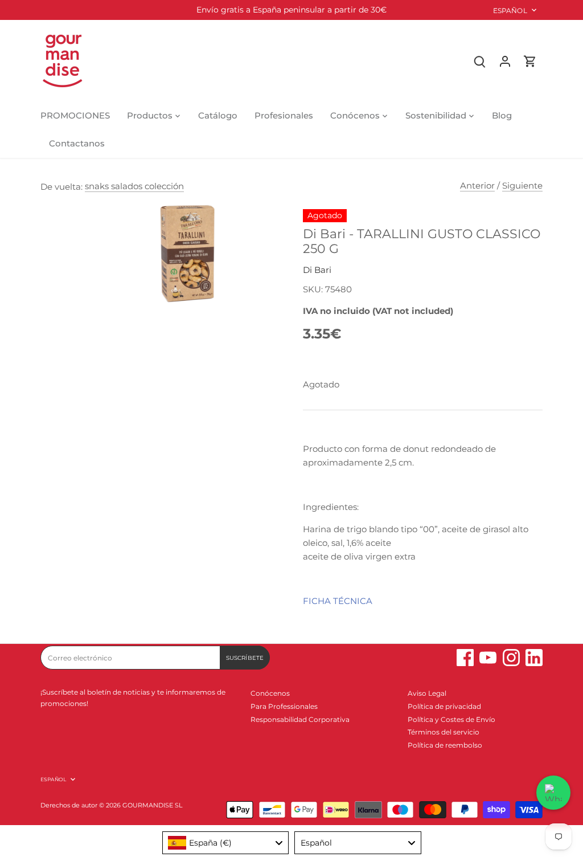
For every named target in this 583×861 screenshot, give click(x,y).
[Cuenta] (505, 60)
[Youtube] (487, 657)
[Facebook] (465, 657)
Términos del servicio (443, 732)
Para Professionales (284, 706)
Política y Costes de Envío (451, 719)
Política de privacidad (444, 706)
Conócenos (270, 693)
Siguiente (522, 185)
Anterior (477, 185)
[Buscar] (479, 60)
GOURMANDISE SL (152, 805)
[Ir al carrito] (530, 60)
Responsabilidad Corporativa (300, 719)
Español (510, 10)
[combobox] (225, 842)
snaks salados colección (134, 186)
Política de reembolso (445, 745)
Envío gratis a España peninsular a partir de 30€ (291, 10)
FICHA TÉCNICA (337, 600)
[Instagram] (511, 657)
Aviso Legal (427, 693)
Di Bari (317, 269)
